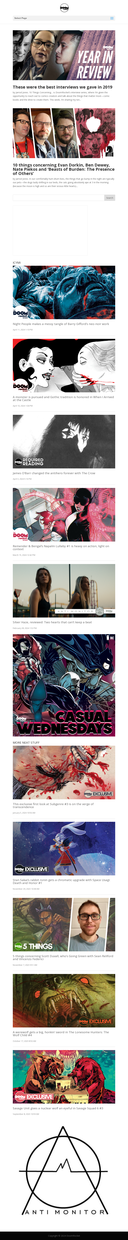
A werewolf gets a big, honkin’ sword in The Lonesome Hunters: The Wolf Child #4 (61, 1033)
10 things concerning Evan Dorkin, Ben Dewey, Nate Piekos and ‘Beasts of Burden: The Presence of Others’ (64, 169)
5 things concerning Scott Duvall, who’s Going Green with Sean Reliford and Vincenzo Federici (63, 957)
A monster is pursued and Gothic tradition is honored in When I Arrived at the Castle (63, 398)
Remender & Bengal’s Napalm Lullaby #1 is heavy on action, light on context (61, 547)
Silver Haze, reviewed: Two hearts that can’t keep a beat (52, 622)
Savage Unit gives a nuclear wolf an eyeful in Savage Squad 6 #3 (58, 1108)
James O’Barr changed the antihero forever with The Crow (54, 473)
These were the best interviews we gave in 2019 (62, 87)
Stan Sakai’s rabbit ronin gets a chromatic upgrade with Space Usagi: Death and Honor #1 (61, 881)
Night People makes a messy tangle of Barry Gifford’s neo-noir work (61, 324)
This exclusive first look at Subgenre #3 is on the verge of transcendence (53, 805)
